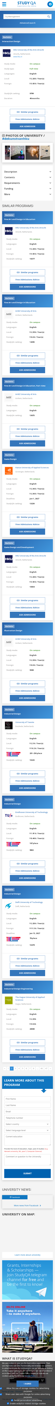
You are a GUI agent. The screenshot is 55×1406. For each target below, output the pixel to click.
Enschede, (19, 726)
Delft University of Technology (29, 902)
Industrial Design (12, 713)
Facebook (15, 1197)
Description (10, 171)
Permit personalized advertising (28, 1400)
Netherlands (25, 54)
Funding (8, 188)
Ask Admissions (27, 286)
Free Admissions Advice (27, 119)
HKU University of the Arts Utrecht (28, 50)
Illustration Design (13, 630)
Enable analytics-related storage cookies (28, 1403)
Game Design (10, 459)
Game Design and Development (19, 547)
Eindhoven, (20, 816)
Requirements (12, 183)
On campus (35, 63)
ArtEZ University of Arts (25, 311)
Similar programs (29, 112)
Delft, (17, 906)
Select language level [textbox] (16, 1130)
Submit (27, 1173)
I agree (27, 1383)
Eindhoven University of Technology (31, 812)
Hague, (18, 1004)
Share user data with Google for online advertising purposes (28, 1395)
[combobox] (27, 1124)
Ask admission (27, 126)
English (33, 73)
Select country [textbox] (12, 1124)
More (7, 194)
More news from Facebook (26, 1205)
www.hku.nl (17, 56)
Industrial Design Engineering (18, 988)
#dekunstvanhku (15, 138)
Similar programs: (18, 206)
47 (46, 1068)
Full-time (34, 68)
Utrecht (16, 54)
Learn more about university (27, 1255)
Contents (9, 177)
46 (41, 1068)
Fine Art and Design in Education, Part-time (24, 385)
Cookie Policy (30, 1376)
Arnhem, (19, 315)
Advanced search (27, 23)
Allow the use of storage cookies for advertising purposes (27, 1389)
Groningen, (20, 472)
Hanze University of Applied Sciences (32, 467)
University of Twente (24, 722)
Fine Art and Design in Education (19, 219)
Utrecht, (18, 232)
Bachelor (7, 37)
